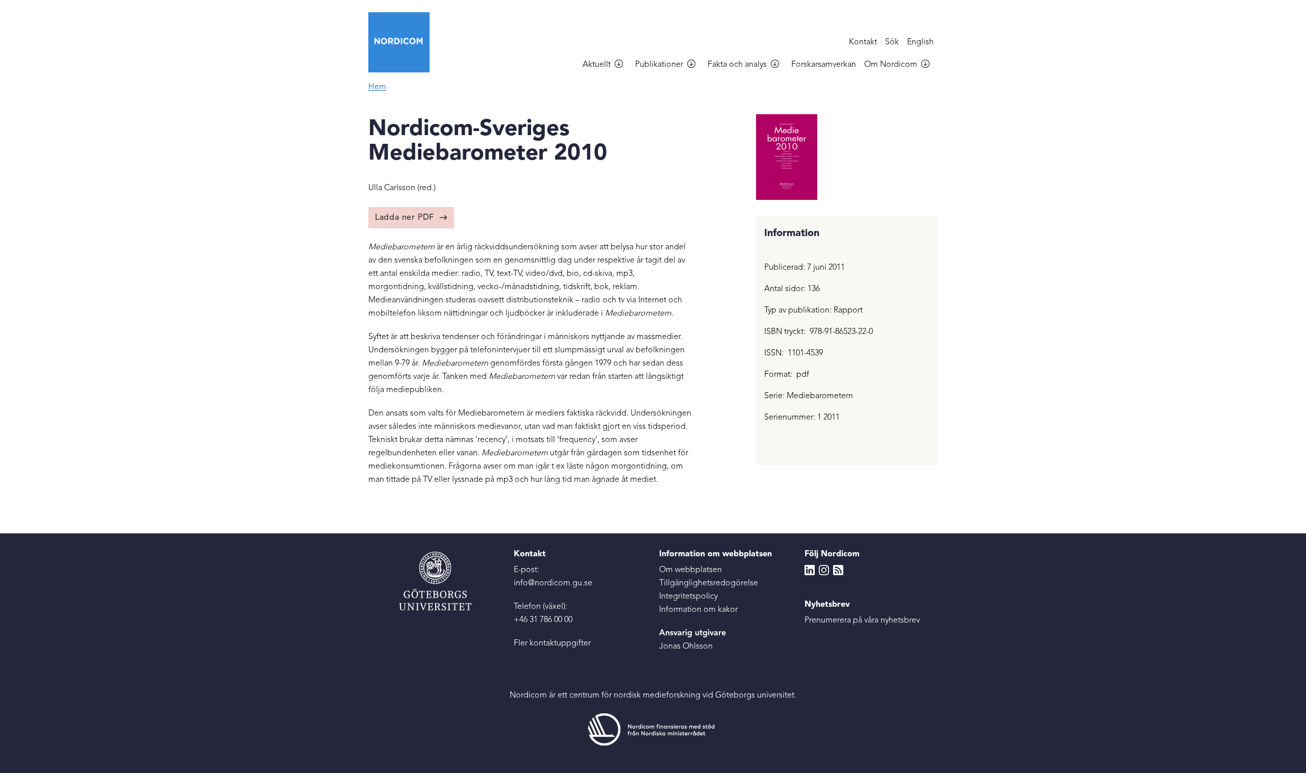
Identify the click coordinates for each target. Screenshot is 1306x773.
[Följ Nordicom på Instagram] (824, 570)
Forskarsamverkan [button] (823, 65)
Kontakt (863, 42)
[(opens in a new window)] (653, 729)
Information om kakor (698, 610)
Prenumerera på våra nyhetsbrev (862, 620)
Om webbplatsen (690, 570)
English (920, 42)
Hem (377, 87)
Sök (892, 42)
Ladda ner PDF (404, 218)
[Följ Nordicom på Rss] (838, 570)
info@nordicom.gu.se (553, 583)
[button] (623, 65)
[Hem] (403, 42)
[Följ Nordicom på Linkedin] (810, 570)
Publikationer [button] (659, 65)
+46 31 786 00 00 (543, 620)
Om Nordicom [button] (890, 65)
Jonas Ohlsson (686, 646)
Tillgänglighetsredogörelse (708, 583)
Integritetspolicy (688, 596)
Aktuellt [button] (597, 65)
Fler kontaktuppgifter (552, 643)
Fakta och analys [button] (737, 65)
